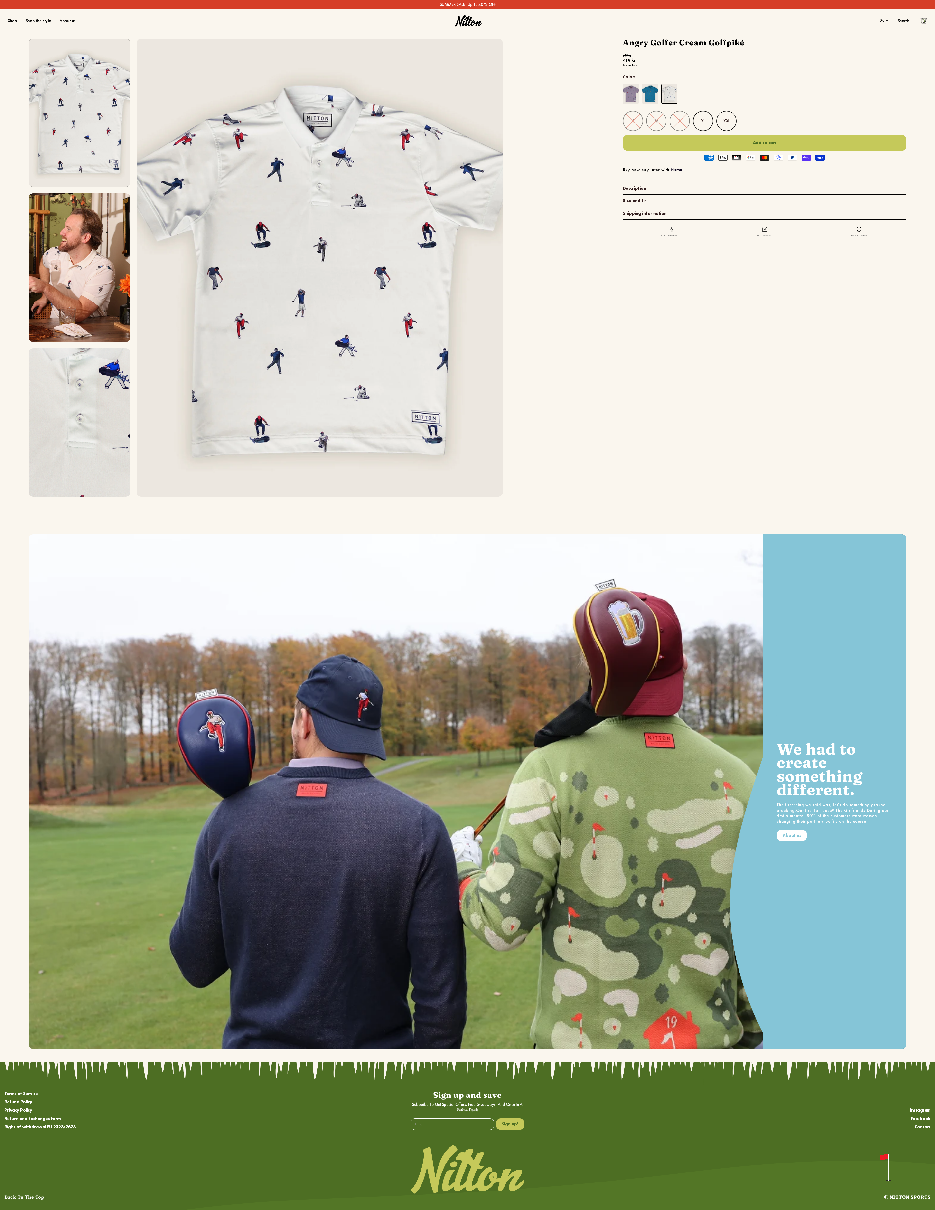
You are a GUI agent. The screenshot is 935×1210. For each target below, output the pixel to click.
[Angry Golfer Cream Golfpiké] (669, 94)
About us (67, 20)
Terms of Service (21, 1093)
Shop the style (38, 20)
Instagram (920, 1110)
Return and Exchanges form (32, 1118)
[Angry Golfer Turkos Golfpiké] (650, 94)
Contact (923, 1126)
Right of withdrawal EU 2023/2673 (40, 1126)
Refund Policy (18, 1101)
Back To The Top (24, 1197)
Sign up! (510, 1123)
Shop (12, 20)
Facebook (921, 1118)
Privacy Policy (18, 1110)
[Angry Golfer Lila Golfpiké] (631, 94)
